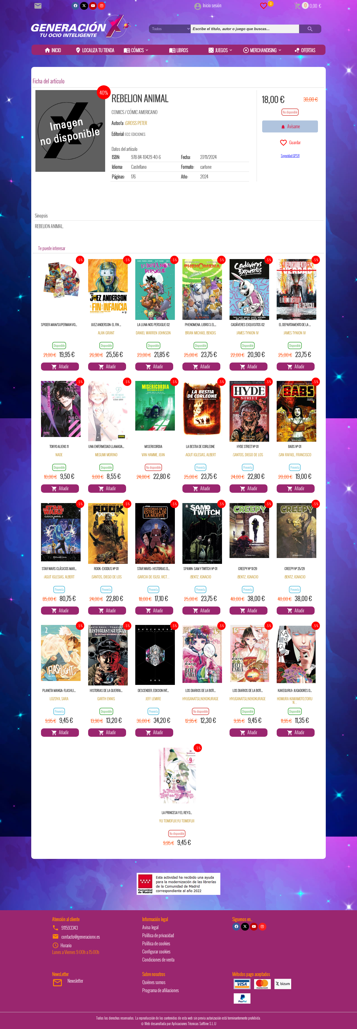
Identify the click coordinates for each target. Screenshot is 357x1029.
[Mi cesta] (297, 5)
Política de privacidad (158, 935)
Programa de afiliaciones (160, 990)
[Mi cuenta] (198, 5)
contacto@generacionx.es (80, 936)
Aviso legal (150, 927)
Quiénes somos (153, 982)
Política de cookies (156, 943)
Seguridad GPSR (290, 155)
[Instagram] (101, 6)
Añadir (63, 366)
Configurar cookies (156, 951)
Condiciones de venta (158, 959)
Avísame (293, 126)
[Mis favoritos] (263, 5)
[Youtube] (93, 6)
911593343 (69, 927)
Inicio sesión (212, 5)
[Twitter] (84, 6)
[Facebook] (75, 6)
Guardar (294, 142)
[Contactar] (39, 5)
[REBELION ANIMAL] (70, 131)
